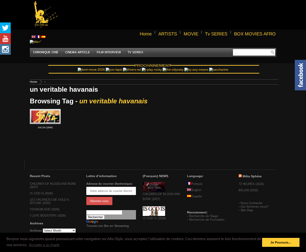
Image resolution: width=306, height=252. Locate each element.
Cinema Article (77, 52)
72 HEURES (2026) (251, 184)
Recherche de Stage (203, 216)
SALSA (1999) (45, 127)
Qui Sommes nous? (255, 206)
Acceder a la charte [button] (44, 245)
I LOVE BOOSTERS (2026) (48, 215)
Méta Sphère (252, 176)
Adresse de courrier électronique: (109, 183)
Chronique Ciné (45, 52)
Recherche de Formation (206, 219)
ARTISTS (167, 33)
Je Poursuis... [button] (280, 242)
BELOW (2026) (248, 190)
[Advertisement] (168, 15)
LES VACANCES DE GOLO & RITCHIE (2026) (49, 201)
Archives (36, 230)
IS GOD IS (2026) (41, 193)
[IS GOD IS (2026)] (154, 215)
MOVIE (191, 33)
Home (146, 33)
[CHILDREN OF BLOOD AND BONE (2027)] (154, 190)
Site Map (247, 210)
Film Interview (109, 52)
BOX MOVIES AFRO (255, 33)
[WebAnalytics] (196, 206)
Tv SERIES (216, 33)
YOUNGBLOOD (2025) (44, 209)
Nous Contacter (252, 203)
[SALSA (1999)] (45, 116)
